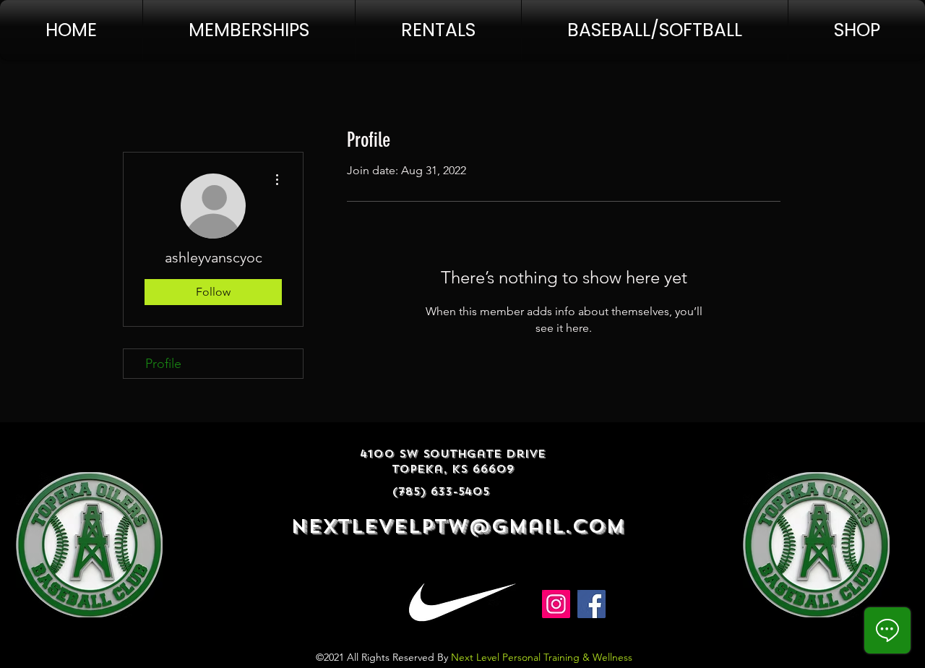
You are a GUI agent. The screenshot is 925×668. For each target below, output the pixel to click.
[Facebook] (591, 604)
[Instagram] (556, 604)
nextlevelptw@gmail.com (457, 526)
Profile (163, 364)
